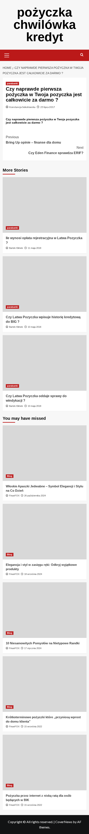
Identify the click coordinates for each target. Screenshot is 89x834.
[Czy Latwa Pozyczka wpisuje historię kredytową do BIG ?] (45, 284)
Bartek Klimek (16, 248)
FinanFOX (14, 495)
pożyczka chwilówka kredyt (44, 24)
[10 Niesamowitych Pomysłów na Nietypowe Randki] (45, 610)
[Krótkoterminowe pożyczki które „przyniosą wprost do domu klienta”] (45, 684)
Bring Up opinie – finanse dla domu (33, 139)
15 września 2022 (33, 726)
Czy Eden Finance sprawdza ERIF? (55, 150)
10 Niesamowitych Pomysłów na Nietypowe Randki (42, 643)
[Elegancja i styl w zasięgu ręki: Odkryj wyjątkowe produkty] (45, 531)
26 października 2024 (35, 495)
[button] (7, 55)
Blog (9, 476)
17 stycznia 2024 (32, 648)
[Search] (81, 54)
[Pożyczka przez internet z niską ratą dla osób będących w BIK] (45, 762)
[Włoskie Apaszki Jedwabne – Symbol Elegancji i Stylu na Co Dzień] (45, 453)
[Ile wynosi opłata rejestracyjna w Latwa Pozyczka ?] (45, 205)
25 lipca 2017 (47, 107)
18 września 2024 (33, 574)
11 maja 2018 (34, 248)
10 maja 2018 (34, 327)
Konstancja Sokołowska (22, 107)
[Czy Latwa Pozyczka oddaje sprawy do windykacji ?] (45, 363)
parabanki (12, 83)
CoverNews (63, 822)
